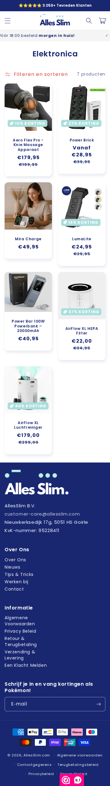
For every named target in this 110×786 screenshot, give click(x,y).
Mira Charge (28, 239)
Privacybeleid (41, 773)
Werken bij (16, 582)
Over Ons (15, 560)
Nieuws (12, 567)
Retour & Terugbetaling (21, 641)
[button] (7, 20)
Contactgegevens (34, 764)
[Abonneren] (98, 704)
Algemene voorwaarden (80, 755)
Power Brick (82, 140)
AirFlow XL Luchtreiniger (28, 425)
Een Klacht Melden (26, 665)
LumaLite (81, 239)
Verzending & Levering (20, 655)
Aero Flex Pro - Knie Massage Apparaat (28, 145)
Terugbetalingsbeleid (78, 764)
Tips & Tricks (19, 574)
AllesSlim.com (37, 755)
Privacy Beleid (20, 631)
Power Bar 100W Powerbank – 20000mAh (28, 326)
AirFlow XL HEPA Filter (81, 331)
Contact (14, 589)
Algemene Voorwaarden (20, 621)
